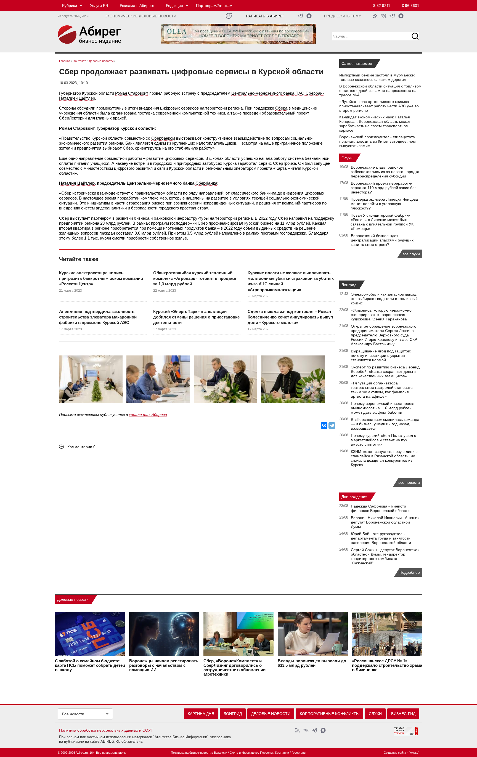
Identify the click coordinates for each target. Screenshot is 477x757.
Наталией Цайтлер (77, 98)
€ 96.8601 (410, 5)
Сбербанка (206, 183)
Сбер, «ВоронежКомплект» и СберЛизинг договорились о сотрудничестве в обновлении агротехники (234, 667)
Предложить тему (342, 16)
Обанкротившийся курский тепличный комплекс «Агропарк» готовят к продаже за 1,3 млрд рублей (194, 278)
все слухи (411, 254)
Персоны (266, 752)
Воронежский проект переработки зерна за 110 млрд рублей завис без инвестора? (383, 187)
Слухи (347, 158)
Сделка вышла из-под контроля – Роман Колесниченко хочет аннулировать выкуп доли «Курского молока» (290, 317)
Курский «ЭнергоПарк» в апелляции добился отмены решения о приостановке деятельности (196, 317)
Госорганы (299, 752)
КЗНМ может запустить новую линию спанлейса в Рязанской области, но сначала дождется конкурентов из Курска (384, 458)
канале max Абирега (148, 414)
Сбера (281, 108)
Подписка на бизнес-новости (191, 752)
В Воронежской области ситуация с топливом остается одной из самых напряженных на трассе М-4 (380, 90)
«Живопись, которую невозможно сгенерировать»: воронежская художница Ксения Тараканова (381, 314)
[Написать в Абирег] (309, 16)
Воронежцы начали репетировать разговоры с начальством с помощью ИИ (163, 665)
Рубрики (69, 5)
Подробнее (409, 572)
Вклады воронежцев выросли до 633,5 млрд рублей (312, 663)
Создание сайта (395, 752)
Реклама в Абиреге (137, 5)
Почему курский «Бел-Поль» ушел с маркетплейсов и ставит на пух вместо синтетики (383, 440)
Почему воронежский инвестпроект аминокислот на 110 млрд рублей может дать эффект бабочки (383, 408)
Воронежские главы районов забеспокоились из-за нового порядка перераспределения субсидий (385, 171)
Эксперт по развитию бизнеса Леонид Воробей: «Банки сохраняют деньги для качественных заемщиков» (385, 371)
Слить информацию (244, 752)
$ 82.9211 (381, 5)
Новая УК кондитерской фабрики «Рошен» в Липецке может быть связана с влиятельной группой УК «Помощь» (382, 222)
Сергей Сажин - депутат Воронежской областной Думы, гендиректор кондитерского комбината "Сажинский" (385, 556)
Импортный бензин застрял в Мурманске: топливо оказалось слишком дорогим (377, 77)
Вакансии (220, 752)
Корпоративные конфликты (329, 713)
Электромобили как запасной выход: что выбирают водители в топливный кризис (384, 298)
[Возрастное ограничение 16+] (229, 16)
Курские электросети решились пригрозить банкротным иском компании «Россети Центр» (101, 278)
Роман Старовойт (131, 93)
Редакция (174, 5)
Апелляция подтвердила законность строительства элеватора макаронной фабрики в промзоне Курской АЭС (98, 317)
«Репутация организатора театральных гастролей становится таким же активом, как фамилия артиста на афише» (383, 390)
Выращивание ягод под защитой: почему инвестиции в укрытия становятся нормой (381, 355)
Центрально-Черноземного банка (262, 93)
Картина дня (201, 713)
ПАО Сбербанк (309, 93)
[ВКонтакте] (324, 425)
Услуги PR (99, 5)
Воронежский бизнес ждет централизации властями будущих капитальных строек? (382, 240)
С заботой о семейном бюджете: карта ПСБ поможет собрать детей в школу (90, 665)
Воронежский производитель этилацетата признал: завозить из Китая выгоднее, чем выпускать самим (377, 141)
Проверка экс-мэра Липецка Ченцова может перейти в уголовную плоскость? (384, 203)
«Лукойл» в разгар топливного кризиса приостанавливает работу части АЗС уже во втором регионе (379, 106)
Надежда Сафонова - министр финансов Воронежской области (380, 508)
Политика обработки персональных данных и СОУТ (106, 730)
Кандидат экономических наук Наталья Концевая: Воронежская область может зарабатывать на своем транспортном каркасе (374, 123)
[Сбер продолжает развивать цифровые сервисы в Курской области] (92, 381)
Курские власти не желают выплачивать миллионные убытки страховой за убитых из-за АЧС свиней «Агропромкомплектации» (291, 281)
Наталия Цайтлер (77, 183)
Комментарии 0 (81, 447)
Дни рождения (354, 497)
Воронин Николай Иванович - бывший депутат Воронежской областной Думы (385, 522)
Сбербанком (163, 138)
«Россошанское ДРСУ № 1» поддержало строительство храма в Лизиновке (387, 665)
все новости (409, 482)
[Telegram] (331, 425)
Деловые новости (73, 599)
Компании (282, 752)
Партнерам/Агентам (214, 5)
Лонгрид (348, 285)
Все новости (73, 714)
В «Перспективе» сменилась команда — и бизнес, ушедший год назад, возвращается (385, 424)
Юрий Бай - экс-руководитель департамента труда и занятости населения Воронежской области (381, 538)
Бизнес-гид (403, 713)
